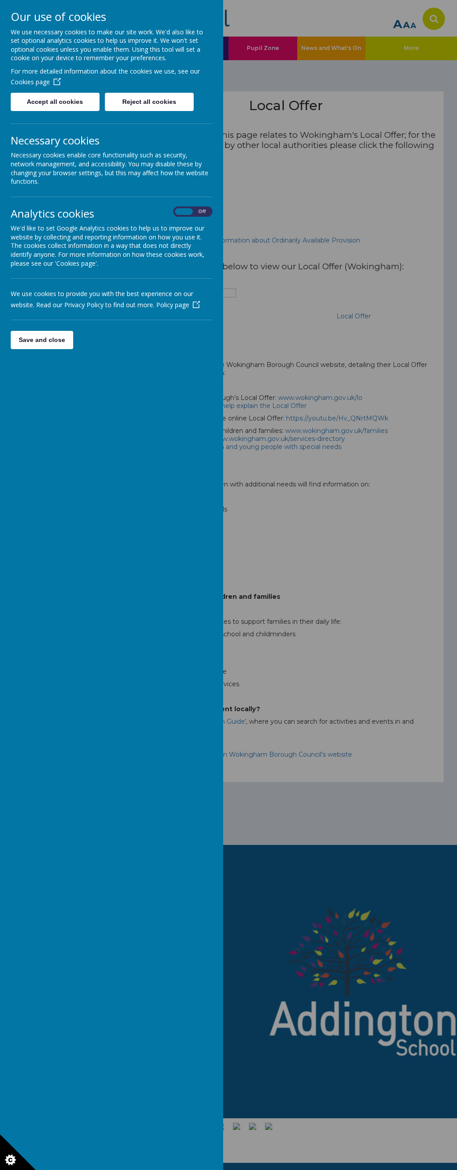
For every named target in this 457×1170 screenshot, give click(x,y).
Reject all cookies (149, 101)
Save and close (42, 339)
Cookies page (30, 82)
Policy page (172, 305)
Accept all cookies (55, 101)
